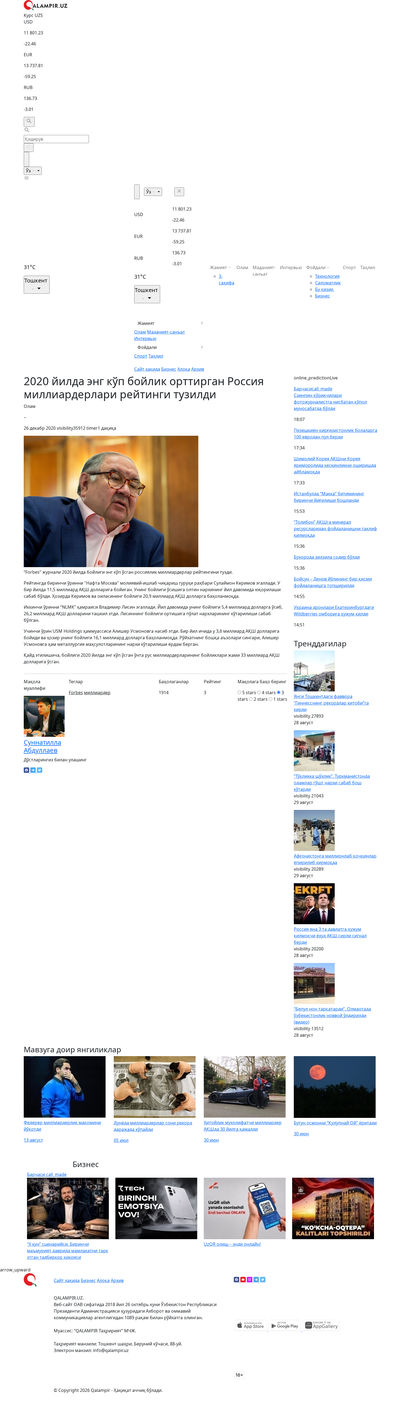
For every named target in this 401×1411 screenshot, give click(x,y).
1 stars (280, 699)
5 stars (249, 693)
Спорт (140, 356)
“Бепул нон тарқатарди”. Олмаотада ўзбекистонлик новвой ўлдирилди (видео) (332, 1015)
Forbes (76, 693)
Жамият (146, 323)
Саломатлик (328, 283)
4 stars (269, 693)
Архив (197, 369)
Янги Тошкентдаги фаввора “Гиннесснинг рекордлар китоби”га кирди (331, 702)
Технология (327, 276)
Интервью (145, 338)
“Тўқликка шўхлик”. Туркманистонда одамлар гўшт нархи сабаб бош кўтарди (332, 782)
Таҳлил (155, 356)
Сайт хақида (147, 369)
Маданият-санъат (166, 332)
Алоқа (183, 369)
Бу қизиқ (324, 289)
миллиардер (97, 693)
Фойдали (147, 347)
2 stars (261, 699)
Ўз (29, 171)
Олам (140, 332)
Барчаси (313, 389)
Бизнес (168, 369)
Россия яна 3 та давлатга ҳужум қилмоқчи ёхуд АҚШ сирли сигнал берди (330, 935)
